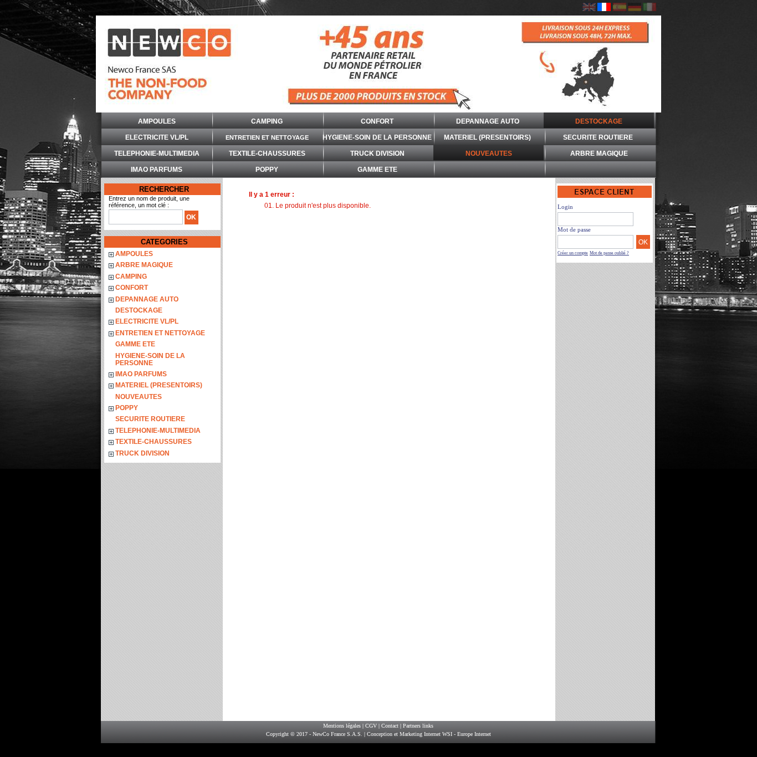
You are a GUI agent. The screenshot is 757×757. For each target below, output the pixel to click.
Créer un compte (572, 252)
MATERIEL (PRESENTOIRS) (487, 137)
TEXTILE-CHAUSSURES (267, 153)
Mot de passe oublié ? (609, 252)
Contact (389, 726)
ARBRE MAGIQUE (599, 153)
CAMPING (267, 121)
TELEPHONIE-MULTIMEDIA (157, 153)
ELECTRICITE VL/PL (156, 137)
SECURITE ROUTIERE (598, 137)
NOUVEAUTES (489, 153)
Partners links (418, 726)
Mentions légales (342, 726)
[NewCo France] (378, 64)
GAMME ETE (377, 169)
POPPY (266, 169)
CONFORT (377, 121)
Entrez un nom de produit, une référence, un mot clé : (149, 201)
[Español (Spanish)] (619, 9)
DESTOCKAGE (598, 121)
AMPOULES (157, 121)
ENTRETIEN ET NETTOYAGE (267, 137)
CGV (371, 726)
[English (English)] (589, 9)
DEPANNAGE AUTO (487, 121)
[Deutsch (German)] (634, 9)
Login (565, 206)
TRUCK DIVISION (377, 153)
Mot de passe (574, 229)
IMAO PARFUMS (156, 169)
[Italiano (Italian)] (649, 9)
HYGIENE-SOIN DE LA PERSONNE (377, 137)
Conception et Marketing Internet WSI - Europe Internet (429, 734)
